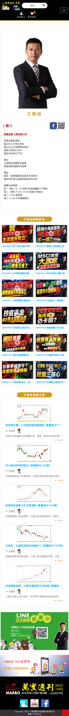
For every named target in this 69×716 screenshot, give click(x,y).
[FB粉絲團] (53, 125)
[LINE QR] (61, 125)
